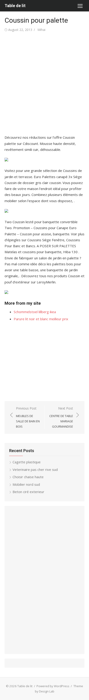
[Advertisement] (44, 83)
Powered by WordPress (53, 686)
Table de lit (15, 5)
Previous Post (28, 417)
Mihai (41, 29)
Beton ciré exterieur (28, 491)
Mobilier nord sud (26, 484)
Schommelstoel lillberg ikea (35, 311)
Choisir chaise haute (28, 477)
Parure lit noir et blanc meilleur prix (41, 319)
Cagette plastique (27, 462)
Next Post (61, 417)
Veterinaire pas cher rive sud (35, 469)
